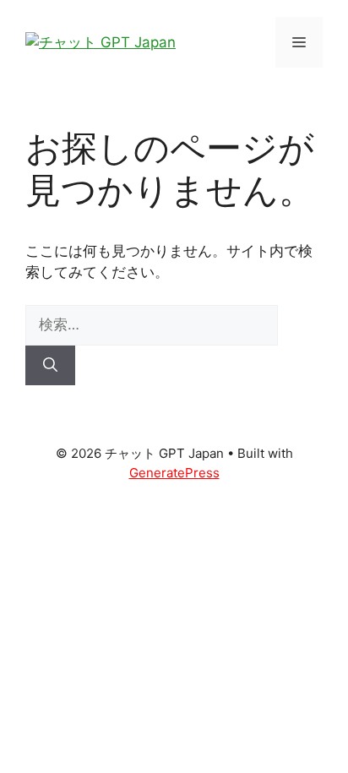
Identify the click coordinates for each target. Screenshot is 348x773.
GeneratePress (174, 473)
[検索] (50, 366)
